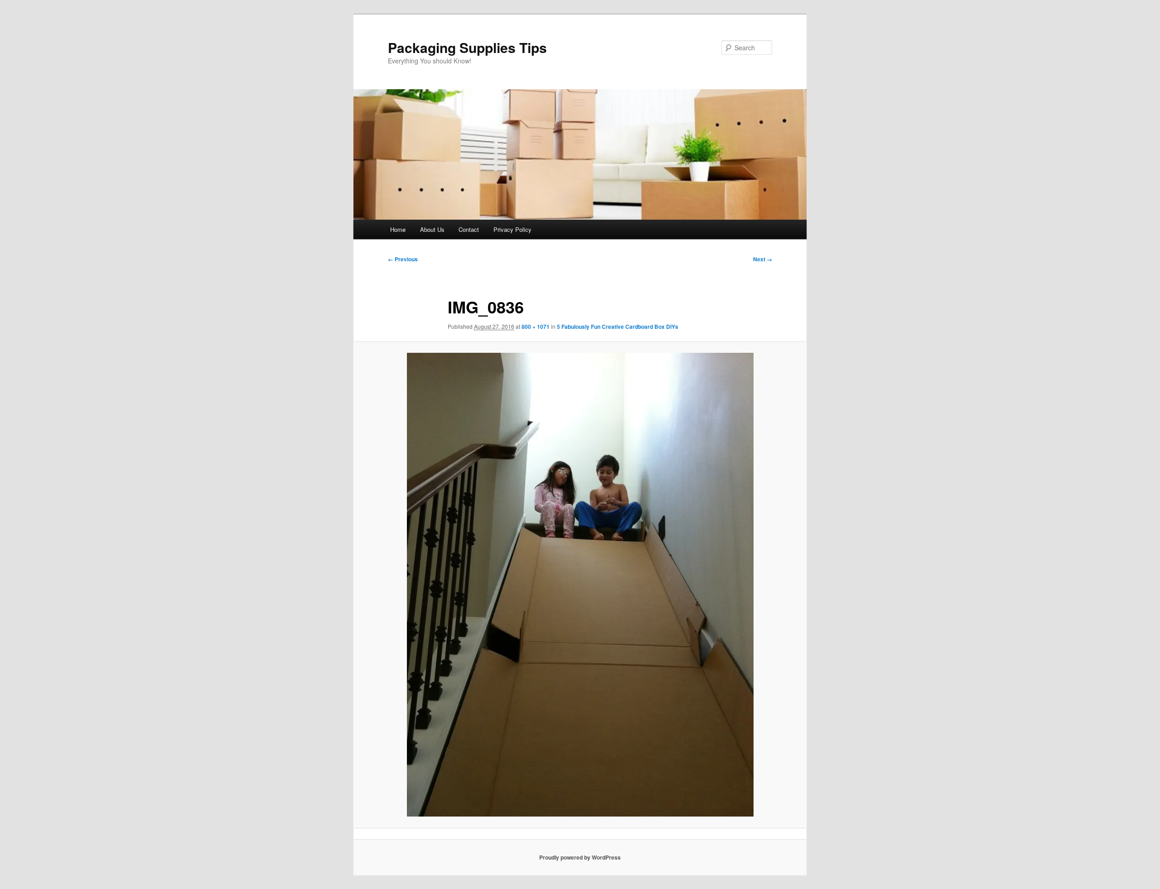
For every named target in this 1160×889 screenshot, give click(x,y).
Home (398, 229)
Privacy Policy (512, 229)
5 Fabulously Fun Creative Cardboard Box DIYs (617, 326)
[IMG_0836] (580, 585)
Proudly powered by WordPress (580, 857)
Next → (762, 259)
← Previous (403, 259)
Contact (469, 229)
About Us (432, 229)
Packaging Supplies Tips (467, 47)
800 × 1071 (536, 326)
